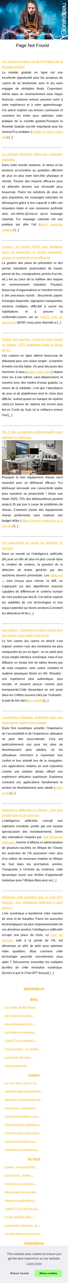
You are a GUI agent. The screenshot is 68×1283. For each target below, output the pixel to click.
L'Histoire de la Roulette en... (22, 1149)
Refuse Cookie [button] (19, 1273)
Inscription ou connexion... (20, 1183)
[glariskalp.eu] (34, 19)
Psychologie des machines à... (23, 1124)
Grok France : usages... (19, 1175)
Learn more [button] (34, 1263)
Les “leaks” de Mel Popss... (21, 1007)
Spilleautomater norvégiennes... (24, 1091)
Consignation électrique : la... (22, 1225)
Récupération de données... (21, 1191)
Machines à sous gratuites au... (23, 1099)
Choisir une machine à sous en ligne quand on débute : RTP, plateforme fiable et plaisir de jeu (32, 345)
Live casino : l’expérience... (21, 1107)
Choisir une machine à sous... (22, 1116)
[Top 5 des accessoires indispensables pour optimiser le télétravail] (32, 457)
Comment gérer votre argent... (23, 1132)
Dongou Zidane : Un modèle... (23, 1048)
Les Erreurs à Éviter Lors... (21, 1141)
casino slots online (39, 371)
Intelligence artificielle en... (20, 1200)
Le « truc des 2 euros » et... (21, 1082)
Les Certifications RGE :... (20, 1023)
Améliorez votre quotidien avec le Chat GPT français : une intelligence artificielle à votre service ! (32, 903)
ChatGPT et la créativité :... (21, 1040)
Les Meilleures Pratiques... (20, 1032)
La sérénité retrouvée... (19, 1057)
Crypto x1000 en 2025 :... (20, 1216)
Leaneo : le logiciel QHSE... (21, 1166)
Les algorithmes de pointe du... (23, 1233)
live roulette (35, 700)
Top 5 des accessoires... (19, 1015)
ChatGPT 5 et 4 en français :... (23, 1208)
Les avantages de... (16, 1065)
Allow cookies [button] (48, 1273)
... (10, 137)
